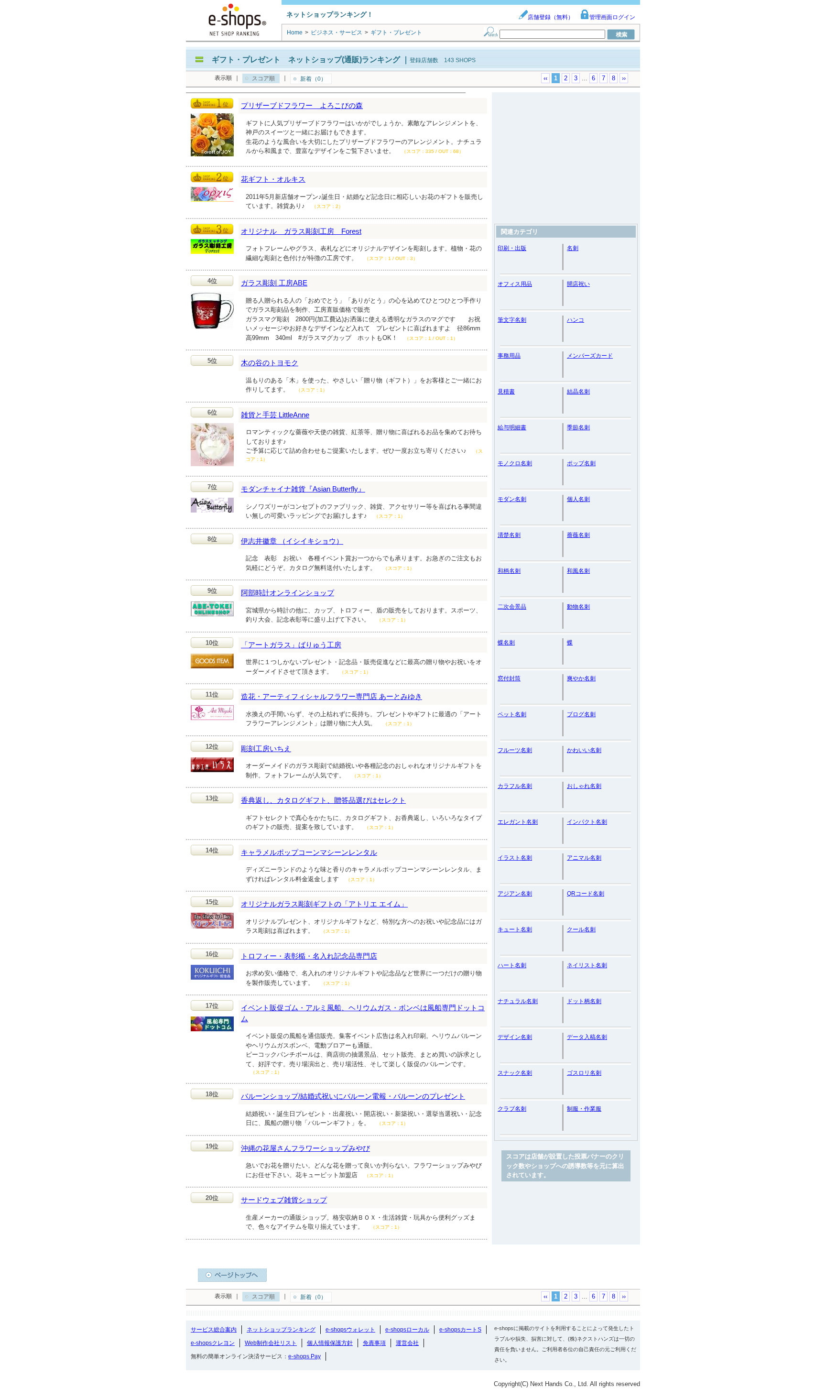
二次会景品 (512, 606)
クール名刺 (581, 929)
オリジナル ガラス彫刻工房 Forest (301, 231)
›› (624, 78)
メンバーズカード (590, 355)
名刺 (572, 248)
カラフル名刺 (515, 786)
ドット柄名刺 (584, 1001)
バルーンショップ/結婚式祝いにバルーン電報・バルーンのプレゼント (353, 1096)
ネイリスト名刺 (587, 965)
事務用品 (509, 355)
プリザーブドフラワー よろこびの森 (302, 105)
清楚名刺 (509, 535)
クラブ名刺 (512, 1108)
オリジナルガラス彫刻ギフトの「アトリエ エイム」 (324, 904)
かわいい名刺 (584, 750)
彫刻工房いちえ (266, 748)
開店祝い (578, 284)
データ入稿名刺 (587, 1037)
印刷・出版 (512, 248)
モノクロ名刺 (515, 463)
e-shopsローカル (407, 1329)
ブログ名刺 (581, 714)
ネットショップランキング (281, 1329)
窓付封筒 (509, 678)
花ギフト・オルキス (273, 179)
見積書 (506, 391)
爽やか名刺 (581, 678)
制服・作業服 (584, 1108)
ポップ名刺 (581, 463)
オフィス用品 (515, 284)
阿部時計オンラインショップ (287, 593)
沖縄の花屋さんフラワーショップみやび (305, 1148)
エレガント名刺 (518, 822)
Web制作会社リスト (271, 1343)
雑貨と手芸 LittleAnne (275, 415)
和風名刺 (578, 571)
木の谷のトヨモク (269, 363)
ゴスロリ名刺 (584, 1073)
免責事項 (374, 1343)
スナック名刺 (515, 1073)
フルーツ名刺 (515, 750)
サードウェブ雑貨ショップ (284, 1200)
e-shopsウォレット (350, 1329)
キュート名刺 (515, 929)
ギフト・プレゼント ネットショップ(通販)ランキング (306, 59)
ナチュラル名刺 (518, 1001)
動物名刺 (578, 606)
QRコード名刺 (585, 893)
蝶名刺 (506, 642)
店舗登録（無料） (551, 17)
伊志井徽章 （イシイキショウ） (292, 541)
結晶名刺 (578, 391)
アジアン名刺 (515, 893)
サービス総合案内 (214, 1329)
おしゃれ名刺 (584, 786)
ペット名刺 (512, 714)
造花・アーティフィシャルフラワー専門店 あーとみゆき (331, 696)
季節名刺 (578, 427)
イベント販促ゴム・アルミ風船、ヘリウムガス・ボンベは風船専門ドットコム (363, 1013)
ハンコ (575, 320)
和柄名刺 (509, 571)
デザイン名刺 (515, 1037)
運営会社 (407, 1343)
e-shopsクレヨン (213, 1343)
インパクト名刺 (587, 822)
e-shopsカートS (460, 1329)
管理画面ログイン (612, 17)
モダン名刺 (512, 499)
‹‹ (545, 78)
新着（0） (313, 79)
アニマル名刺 (584, 857)
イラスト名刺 (515, 857)
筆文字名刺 (512, 320)
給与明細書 (512, 427)
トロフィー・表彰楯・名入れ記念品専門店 (309, 956)
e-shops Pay (304, 1356)
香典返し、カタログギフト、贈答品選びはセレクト (323, 800)
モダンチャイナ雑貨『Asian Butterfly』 (303, 489)
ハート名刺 (512, 965)
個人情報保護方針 (330, 1343)
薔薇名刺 (578, 535)
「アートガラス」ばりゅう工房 (291, 645)
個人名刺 (578, 499)
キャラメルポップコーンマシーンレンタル (309, 852)
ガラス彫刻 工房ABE (274, 283)
